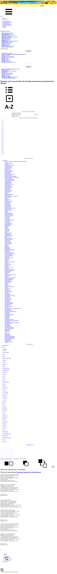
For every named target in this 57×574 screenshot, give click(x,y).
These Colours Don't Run (9, 328)
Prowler (6, 260)
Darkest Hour (7, 189)
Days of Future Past (8, 190)
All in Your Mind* (8, 168)
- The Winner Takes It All (7, 46)
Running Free (7, 272)
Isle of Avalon (7, 229)
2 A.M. (6, 162)
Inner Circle (5, 427)
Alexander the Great (8, 167)
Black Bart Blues (8, 172)
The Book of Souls (8, 298)
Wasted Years (7, 333)
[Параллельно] (8, 467)
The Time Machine (8, 323)
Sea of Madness (7, 275)
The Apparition (7, 296)
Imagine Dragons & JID (7, 358)
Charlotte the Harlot (8, 182)
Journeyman (7, 230)
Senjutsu (6, 276)
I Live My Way (7, 220)
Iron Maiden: (5, 160)
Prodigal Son (7, 259)
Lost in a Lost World (8, 242)
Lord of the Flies (8, 241)
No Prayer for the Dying (9, 252)
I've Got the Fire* (8, 222)
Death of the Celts (8, 191)
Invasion (6, 227)
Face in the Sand (8, 202)
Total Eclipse (7, 330)
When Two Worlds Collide (9, 338)
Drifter (6, 198)
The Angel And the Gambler (10, 295)
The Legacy (7, 307)
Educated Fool (7, 199)
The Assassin (7, 297)
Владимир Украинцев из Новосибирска (29, 472)
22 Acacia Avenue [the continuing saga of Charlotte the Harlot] (16, 161)
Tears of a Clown (8, 290)
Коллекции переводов (7, 24)
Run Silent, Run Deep (9, 270)
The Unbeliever (7, 325)
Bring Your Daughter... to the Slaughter (12, 177)
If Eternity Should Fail (9, 223)
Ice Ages (4, 405)
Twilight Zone (7, 331)
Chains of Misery (8, 181)
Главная (4, 18)
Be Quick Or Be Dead (9, 171)
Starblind (6, 283)
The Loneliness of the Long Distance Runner (13, 308)
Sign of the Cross (8, 280)
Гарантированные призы (7, 22)
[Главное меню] (8, 15)
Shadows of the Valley (9, 278)
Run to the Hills (7, 271)
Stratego (6, 287)
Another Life (7, 169)
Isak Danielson (5, 431)
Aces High (7, 164)
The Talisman (7, 321)
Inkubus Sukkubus (6, 368)
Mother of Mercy (8, 247)
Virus (6, 332)
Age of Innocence (8, 166)
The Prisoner (7, 317)
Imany (4, 378)
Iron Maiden (7, 228)
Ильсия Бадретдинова (7, 437)
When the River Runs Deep (10, 336)
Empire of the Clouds (8, 201)
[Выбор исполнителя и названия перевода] (9, 93)
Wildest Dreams (7, 340)
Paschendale (7, 256)
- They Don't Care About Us (10, 40)
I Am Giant (5, 441)
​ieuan (4, 439)
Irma (3, 354)
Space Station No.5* (8, 281)
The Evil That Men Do (9, 303)
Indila (4, 347)
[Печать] (52, 467)
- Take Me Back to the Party (9, 62)
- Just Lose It (6, 43)
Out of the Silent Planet (9, 255)
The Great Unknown (8, 306)
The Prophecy (7, 318)
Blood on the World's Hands (10, 174)
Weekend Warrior (8, 335)
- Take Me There (6, 38)
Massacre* (7, 244)
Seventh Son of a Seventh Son (10, 277)
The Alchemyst (7, 294)
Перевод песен (5, 19)
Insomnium (5, 395)
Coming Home (7, 185)
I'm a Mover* (7, 221)
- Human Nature (8, 45)
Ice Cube (4, 374)
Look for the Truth (8, 239)
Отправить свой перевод (7, 25)
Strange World (7, 285)
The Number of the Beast (9, 314)
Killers (6, 236)
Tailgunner (7, 289)
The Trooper (7, 324)
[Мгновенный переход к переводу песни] (9, 102)
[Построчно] (25, 467)
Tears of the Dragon (8, 291)
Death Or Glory (7, 192)
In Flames (4, 360)
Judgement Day (7, 233)
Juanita (6, 231)
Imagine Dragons (6, 345)
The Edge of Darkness (9, 302)
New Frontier (7, 250)
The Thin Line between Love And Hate (12, 322)
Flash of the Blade (8, 206)
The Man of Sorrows (8, 310)
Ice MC (4, 376)
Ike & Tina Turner (6, 352)
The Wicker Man (8, 326)
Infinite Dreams (7, 224)
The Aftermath (7, 293)
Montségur (7, 245)
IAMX (4, 362)
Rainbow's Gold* (8, 264)
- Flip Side (8, 77)
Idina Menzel (5, 407)
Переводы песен (8, 458)
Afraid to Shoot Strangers (9, 165)
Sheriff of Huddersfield (9, 279)
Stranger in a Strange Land (9, 286)
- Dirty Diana (7, 41)
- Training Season (7, 42)
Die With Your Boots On (9, 194)
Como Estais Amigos (8, 186)
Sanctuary (6, 273)
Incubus (4, 380)
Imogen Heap (5, 421)
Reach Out (7, 266)
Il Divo (4, 411)
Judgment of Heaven (8, 234)
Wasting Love (7, 334)
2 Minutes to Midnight (9, 163)
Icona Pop (4, 364)
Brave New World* (8, 175)
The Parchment (7, 315)
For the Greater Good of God (10, 208)
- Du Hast (6, 39)
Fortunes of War (8, 209)
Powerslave (7, 258)
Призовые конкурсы (6, 21)
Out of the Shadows (8, 254)
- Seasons (5, 60)
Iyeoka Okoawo (5, 435)
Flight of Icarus (7, 207)
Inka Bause (5, 425)
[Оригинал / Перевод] (42, 467)
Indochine (4, 423)
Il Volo (4, 366)
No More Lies (7, 251)
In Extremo (5, 372)
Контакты (4, 27)
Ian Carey (4, 401)
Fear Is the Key (7, 204)
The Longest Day (8, 309)
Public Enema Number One (10, 261)
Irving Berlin (5, 397)
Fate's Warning (7, 203)
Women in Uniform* (8, 341)
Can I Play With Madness (9, 179)
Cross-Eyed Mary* (8, 187)
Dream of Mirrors (8, 197)
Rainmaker (7, 265)
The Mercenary (7, 312)
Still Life (6, 284)
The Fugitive (7, 305)
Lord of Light (7, 240)
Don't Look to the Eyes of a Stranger (11, 196)
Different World (7, 195)
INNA (4, 356)
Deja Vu (6, 193)
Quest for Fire (7, 263)
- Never (5, 58)
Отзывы (4, 26)
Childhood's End (8, 183)
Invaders (6, 226)
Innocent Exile (7, 225)
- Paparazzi (6, 44)
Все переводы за (29, 63)
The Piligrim (7, 316)
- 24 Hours (6, 55)
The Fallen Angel (8, 304)
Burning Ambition (8, 178)
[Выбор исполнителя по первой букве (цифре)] (9, 110)
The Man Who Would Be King (10, 311)
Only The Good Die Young (10, 253)
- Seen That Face (7, 61)
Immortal (4, 419)
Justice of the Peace (8, 235)
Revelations (7, 268)
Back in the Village (8, 170)
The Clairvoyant (8, 299)
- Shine (14, 54)
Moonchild (7, 246)
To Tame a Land (8, 329)
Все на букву (29, 444)
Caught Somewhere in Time (10, 180)
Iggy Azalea (5, 409)
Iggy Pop (4, 350)
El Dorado (7, 200)
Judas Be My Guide (8, 232)
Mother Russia (7, 248)
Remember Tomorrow (9, 267)
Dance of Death (7, 188)
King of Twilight (8, 237)
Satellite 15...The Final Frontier (10, 274)
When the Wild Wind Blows (10, 337)
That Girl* (7, 292)
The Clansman (7, 300)
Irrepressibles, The (6, 370)
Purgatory (6, 262)
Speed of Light (7, 282)
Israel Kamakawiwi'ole (7, 433)
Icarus (4, 403)
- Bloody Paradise (7, 53)
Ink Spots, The (5, 393)
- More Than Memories (8, 57)
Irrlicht (4, 429)
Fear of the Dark (8, 205)
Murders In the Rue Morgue (10, 249)
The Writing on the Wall (9, 327)
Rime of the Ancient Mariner (10, 269)
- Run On (5, 59)
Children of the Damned (9, 184)
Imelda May (5, 417)
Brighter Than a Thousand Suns (10, 176)
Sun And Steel (7, 288)
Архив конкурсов (6, 23)
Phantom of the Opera (9, 257)
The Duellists (7, 301)
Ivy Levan (4, 399)
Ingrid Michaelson (6, 382)
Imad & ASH (5, 415)
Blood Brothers (7, 173)
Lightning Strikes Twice (9, 238)
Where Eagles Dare (8, 339)
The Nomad (7, 313)
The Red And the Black (9, 319)
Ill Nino (4, 413)
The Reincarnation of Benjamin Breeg (11, 320)
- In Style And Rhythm (8, 56)
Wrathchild (7, 342)
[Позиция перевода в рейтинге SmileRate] (53, 467)
